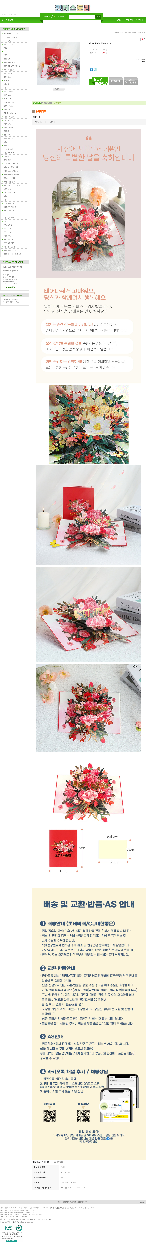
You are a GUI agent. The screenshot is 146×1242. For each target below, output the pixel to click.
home (116, 32)
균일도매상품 (9, 203)
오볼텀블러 (8, 149)
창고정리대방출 (10, 207)
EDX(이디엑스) (10, 113)
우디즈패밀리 (9, 91)
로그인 (4, 15)
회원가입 (12, 15)
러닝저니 (7, 109)
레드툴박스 (8, 120)
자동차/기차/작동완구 (12, 185)
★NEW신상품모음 (11, 34)
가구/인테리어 (9, 193)
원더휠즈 (7, 84)
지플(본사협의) (10, 250)
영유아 (6, 156)
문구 (6, 52)
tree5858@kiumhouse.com (40, 1219)
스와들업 (7, 41)
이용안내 (9, 20)
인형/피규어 (8, 160)
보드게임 (7, 232)
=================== (13, 214)
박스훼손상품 (9, 210)
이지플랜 (7, 124)
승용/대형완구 (9, 182)
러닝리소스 (8, 127)
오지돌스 (7, 95)
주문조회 (129, 20)
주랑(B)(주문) (9, 243)
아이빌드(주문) (10, 247)
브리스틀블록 (9, 70)
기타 (6, 196)
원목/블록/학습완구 (11, 174)
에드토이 (7, 131)
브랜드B (7, 59)
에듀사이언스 (9, 117)
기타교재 (7, 200)
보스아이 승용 (9, 178)
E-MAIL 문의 (10, 287)
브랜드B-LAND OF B (12, 66)
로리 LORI (8, 99)
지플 (6, 48)
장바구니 (119, 20)
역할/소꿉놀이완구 (11, 171)
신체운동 (7, 189)
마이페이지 (140, 20)
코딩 (6, 221)
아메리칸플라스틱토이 (12, 167)
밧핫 (6, 55)
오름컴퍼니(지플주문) (12, 254)
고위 (6, 142)
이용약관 (61, 1202)
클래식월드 (8, 106)
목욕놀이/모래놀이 (11, 164)
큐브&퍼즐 (8, 225)
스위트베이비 (9, 102)
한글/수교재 (8, 239)
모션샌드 (7, 146)
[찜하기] (131, 78)
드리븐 (6, 81)
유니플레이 (8, 138)
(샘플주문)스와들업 (11, 37)
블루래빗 (7, 135)
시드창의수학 (9, 218)
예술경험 (7, 236)
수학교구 (7, 229)
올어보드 (7, 77)
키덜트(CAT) (9, 153)
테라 (6, 88)
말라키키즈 (8, 44)
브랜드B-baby (9, 62)
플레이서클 (8, 73)
